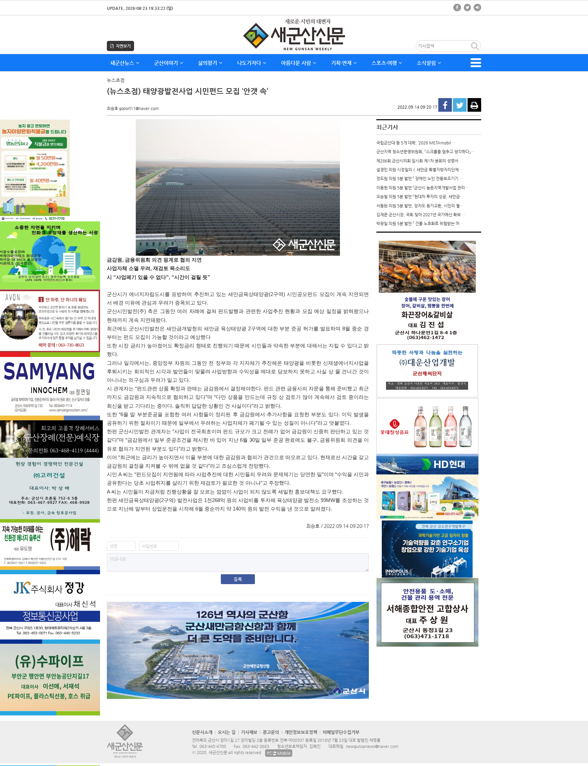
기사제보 (249, 732)
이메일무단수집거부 (341, 732)
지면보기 (122, 46)
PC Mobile (279, 753)
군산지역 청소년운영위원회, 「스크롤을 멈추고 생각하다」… (425, 151)
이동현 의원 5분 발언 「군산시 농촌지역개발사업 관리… (422, 187)
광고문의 (271, 732)
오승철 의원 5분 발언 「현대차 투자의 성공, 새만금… (419, 196)
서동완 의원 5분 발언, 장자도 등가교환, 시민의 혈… (419, 205)
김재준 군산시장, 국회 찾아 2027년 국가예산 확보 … (421, 214)
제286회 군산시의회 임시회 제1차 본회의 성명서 (417, 160)
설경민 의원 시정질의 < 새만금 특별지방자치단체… (419, 169)
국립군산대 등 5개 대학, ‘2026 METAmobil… (415, 142)
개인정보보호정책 (300, 732)
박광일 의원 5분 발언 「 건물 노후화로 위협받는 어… (419, 223)
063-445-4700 (212, 746)
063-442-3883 (256, 746)
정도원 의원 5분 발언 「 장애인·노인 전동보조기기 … (419, 178)
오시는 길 (226, 732)
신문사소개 (202, 732)
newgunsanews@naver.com (372, 746)
